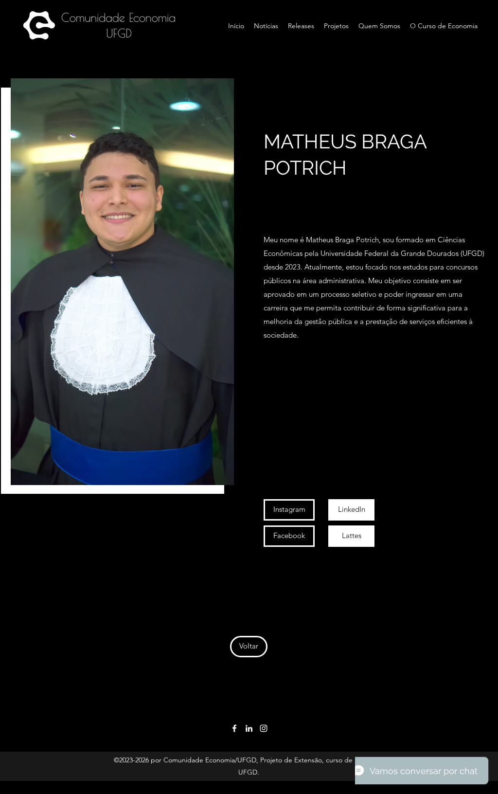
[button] (289, 536)
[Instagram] (263, 728)
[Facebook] (234, 728)
